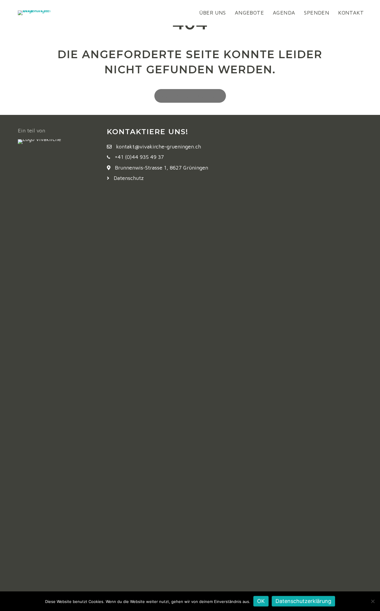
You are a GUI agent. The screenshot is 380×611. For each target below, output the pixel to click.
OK (261, 601)
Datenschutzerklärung (303, 601)
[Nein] (373, 601)
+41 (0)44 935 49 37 (139, 157)
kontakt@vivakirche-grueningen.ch (158, 146)
